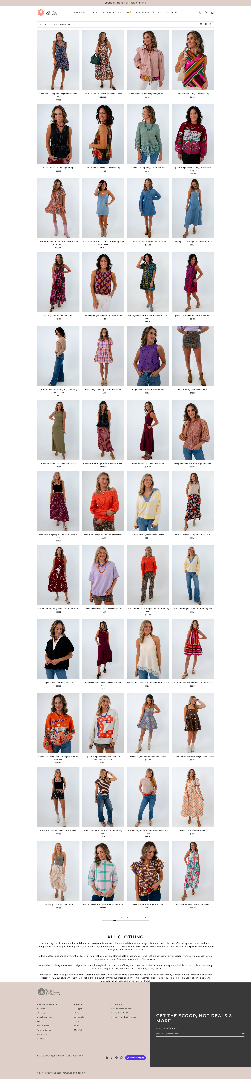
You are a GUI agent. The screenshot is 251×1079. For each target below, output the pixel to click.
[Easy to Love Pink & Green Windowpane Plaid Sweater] (103, 871)
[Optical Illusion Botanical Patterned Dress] (193, 282)
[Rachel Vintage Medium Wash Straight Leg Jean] (103, 797)
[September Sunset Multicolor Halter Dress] (193, 649)
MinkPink (78, 1030)
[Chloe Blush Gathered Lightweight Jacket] (148, 60)
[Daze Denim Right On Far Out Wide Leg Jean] (193, 575)
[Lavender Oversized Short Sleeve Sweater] (103, 575)
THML (76, 1013)
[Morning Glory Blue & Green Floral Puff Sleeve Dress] (148, 282)
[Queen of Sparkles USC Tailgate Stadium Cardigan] (193, 134)
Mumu (77, 1026)
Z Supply (78, 1009)
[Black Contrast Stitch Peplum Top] (58, 134)
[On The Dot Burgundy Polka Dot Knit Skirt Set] (58, 575)
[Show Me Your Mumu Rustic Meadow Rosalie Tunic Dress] (58, 208)
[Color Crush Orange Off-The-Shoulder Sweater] (103, 501)
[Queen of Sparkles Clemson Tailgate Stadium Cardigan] (58, 723)
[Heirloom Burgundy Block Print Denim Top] (103, 282)
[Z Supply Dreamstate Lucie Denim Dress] (148, 208)
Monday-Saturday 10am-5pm (123, 1017)
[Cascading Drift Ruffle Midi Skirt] (58, 871)
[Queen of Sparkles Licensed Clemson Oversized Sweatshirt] (103, 723)
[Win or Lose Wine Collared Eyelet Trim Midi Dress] (103, 649)
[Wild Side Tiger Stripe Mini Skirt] (193, 356)
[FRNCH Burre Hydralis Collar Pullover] (148, 501)
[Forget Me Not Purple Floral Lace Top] (148, 356)
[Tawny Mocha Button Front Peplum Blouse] (193, 430)
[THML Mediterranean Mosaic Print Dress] (193, 871)
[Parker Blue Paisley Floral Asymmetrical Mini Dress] (58, 60)
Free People (79, 1017)
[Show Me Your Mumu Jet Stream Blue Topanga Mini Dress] (103, 208)
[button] (79, 12)
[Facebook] (107, 1057)
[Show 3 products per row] (205, 24)
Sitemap (40, 1038)
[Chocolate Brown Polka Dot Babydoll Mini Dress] (193, 723)
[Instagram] (121, 1057)
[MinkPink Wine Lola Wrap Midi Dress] (148, 430)
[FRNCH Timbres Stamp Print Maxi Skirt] (193, 501)
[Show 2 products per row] (201, 24)
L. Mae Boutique (47, 1073)
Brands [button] (78, 1005)
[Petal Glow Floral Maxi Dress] (193, 797)
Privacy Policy (43, 1026)
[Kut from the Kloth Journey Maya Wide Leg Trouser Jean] (58, 356)
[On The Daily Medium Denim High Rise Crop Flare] (148, 797)
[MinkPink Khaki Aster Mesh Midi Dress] (58, 430)
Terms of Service (44, 1030)
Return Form (42, 1034)
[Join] (242, 1033)
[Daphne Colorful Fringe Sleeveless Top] (193, 60)
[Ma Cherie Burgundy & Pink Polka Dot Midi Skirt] (58, 501)
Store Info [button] (117, 1005)
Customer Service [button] (47, 1005)
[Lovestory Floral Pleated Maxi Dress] (58, 282)
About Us (41, 1013)
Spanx (77, 1021)
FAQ (38, 1021)
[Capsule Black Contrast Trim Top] (58, 649)
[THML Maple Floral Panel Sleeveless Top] (103, 134)
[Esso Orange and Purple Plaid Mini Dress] (103, 356)
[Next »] (145, 918)
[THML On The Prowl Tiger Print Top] (148, 871)
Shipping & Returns (45, 1017)
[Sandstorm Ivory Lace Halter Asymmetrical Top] (148, 649)
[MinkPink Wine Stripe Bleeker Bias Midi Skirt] (103, 430)
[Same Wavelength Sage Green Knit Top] (148, 134)
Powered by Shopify (74, 1073)
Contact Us (42, 1009)
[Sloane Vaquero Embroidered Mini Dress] (148, 723)
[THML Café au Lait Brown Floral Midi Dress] (103, 60)
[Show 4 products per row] (211, 24)
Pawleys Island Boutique (121, 1009)
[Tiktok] (112, 1057)
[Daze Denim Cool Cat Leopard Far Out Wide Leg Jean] (148, 575)
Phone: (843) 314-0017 (120, 1013)
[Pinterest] (116, 1057)
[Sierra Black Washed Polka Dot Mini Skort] (58, 797)
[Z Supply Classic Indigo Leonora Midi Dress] (193, 208)
